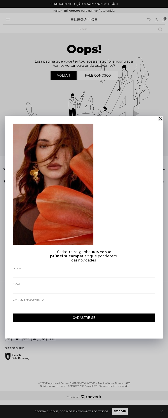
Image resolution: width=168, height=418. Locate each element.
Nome (17, 268)
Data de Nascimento (28, 299)
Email (17, 284)
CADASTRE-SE (84, 318)
